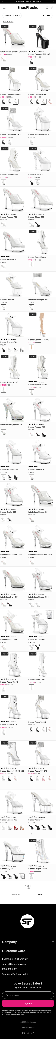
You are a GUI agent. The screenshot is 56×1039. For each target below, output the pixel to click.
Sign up (28, 1003)
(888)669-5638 (9, 969)
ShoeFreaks (31, 1022)
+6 (33, 835)
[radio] (3, 59)
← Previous (14, 894)
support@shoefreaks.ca (14, 964)
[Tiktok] (32, 1033)
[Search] (47, 8)
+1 (33, 737)
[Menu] (4, 8)
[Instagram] (28, 1033)
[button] (12, 15)
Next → (42, 894)
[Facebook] (23, 1033)
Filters (46, 15)
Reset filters (8, 21)
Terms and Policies (28, 1027)
